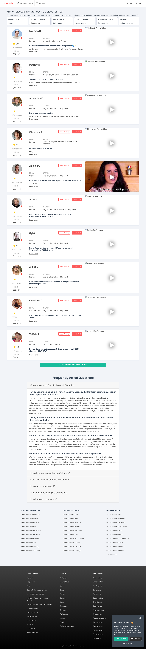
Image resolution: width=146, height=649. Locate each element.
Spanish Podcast (33, 608)
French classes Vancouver (30, 550)
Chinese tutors (98, 582)
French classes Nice (70, 518)
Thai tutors (96, 638)
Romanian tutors (98, 622)
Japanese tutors (98, 610)
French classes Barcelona (115, 518)
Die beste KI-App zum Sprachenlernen (40, 604)
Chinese (63, 610)
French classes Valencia (72, 522)
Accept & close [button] (121, 639)
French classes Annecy (114, 542)
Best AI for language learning (36, 590)
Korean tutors (97, 614)
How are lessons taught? (42, 486)
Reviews (30, 578)
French (62, 594)
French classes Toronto (72, 546)
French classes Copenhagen (116, 526)
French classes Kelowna (114, 534)
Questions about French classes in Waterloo (52, 385)
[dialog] (128, 631)
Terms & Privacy (32, 632)
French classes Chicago (72, 550)
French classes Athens (71, 526)
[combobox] (17, 23)
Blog (28, 586)
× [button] (141, 619)
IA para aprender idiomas (35, 594)
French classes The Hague (30, 534)
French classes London (71, 542)
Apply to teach (32, 620)
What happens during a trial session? (48, 492)
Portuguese (64, 614)
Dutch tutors (97, 586)
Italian (62, 602)
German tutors (98, 598)
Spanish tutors (98, 630)
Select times (35, 23)
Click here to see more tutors (73, 364)
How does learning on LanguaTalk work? (50, 473)
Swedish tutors (98, 634)
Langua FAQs (64, 582)
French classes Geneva (29, 518)
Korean (62, 618)
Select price (57, 23)
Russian (62, 622)
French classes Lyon (28, 542)
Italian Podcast (32, 616)
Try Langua (63, 578)
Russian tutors (98, 626)
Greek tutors (97, 602)
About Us (30, 624)
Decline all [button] (135, 639)
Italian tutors (97, 606)
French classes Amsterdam (31, 530)
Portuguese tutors (99, 618)
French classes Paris (28, 526)
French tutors (97, 594)
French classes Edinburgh (30, 546)
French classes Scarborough (73, 538)
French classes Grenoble (115, 550)
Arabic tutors (97, 578)
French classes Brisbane (30, 522)
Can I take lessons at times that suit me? (50, 479)
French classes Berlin (71, 514)
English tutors (97, 590)
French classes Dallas (71, 534)
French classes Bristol (114, 530)
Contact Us (31, 628)
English (62, 590)
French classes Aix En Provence (117, 538)
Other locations (111, 554)
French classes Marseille (30, 538)
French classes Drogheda (115, 546)
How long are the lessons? (43, 499)
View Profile (64, 31)
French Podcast (32, 612)
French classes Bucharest (72, 530)
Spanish (62, 586)
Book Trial (77, 31)
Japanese (63, 606)
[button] (33, 51)
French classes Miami (113, 514)
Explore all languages (67, 626)
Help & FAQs (31, 582)
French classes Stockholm (115, 522)
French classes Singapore (30, 514)
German (62, 598)
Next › (40, 369)
